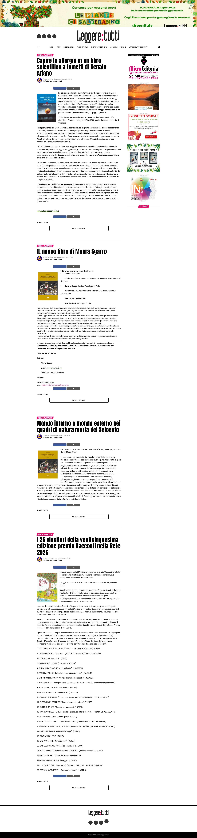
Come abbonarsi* (69, 47)
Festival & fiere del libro (99, 47)
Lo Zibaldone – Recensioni (118, 47)
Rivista (58, 47)
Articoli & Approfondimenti (138, 47)
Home (51, 47)
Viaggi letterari (82, 47)
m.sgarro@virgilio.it (54, 368)
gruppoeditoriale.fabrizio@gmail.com (55, 385)
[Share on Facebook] (59, 88)
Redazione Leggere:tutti (53, 81)
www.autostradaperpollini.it (48, 211)
